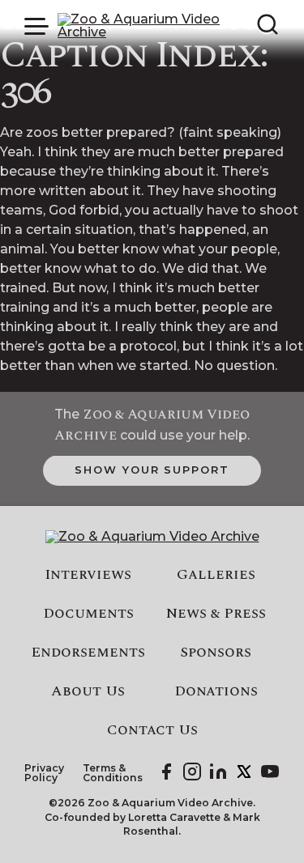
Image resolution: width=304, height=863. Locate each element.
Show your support (152, 469)
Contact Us (152, 730)
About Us (88, 691)
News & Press (216, 613)
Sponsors (215, 652)
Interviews (88, 575)
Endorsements (88, 652)
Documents (88, 613)
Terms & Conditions (113, 773)
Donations (216, 691)
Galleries (216, 575)
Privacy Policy (44, 773)
